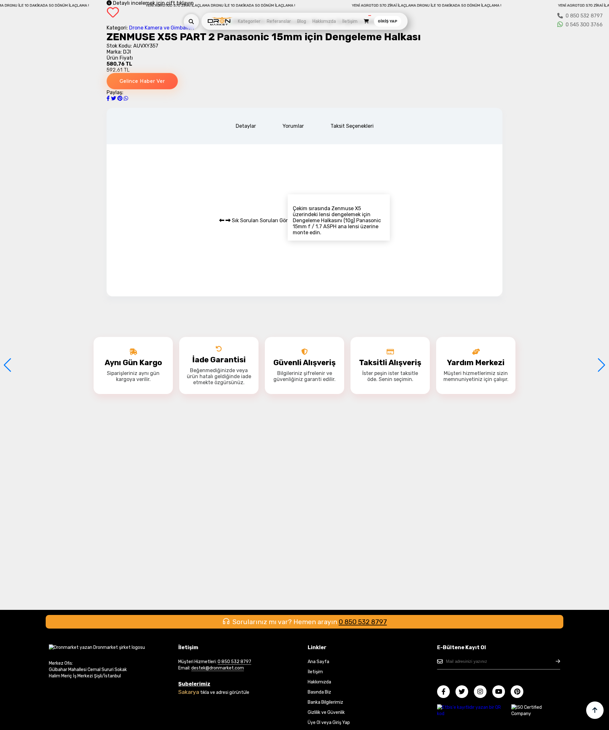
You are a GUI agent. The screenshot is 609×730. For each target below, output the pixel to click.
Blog (301, 21)
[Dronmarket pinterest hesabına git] (519, 692)
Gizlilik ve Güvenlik (326, 712)
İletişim (349, 21)
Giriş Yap (387, 21)
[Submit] (558, 661)
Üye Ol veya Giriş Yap (329, 722)
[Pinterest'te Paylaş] (120, 98)
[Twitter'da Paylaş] (114, 98)
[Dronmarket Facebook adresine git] (446, 692)
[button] (7, 365)
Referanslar (279, 21)
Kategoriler (249, 21)
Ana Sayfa (318, 661)
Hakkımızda (324, 21)
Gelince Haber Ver (142, 81)
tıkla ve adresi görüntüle (224, 692)
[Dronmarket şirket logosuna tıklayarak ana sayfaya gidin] (220, 24)
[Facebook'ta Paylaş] (109, 98)
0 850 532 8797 (363, 622)
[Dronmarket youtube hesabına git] (501, 692)
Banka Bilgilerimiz (325, 702)
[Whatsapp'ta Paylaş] (126, 98)
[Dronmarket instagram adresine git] (482, 692)
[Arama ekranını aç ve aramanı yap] (191, 21)
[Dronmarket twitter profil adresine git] (464, 692)
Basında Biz (319, 692)
